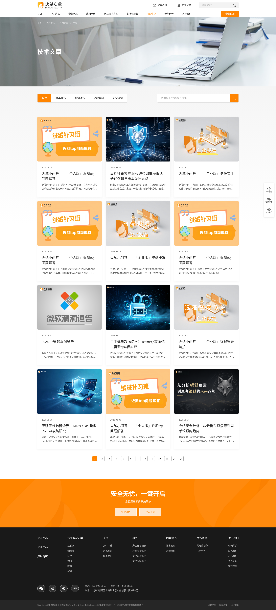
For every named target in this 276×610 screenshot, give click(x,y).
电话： (95, 586)
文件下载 (107, 545)
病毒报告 (61, 98)
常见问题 (107, 551)
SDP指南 (235, 605)
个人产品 (42, 538)
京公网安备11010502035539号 (130, 605)
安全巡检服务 (139, 556)
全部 (75, 23)
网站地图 (212, 605)
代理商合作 (202, 545)
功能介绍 (99, 98)
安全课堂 (118, 98)
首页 (39, 23)
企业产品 (42, 547)
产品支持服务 (139, 551)
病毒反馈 (232, 566)
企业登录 (186, 5)
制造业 (70, 551)
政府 (69, 571)
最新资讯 (170, 551)
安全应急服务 (139, 561)
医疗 (69, 556)
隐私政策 (223, 605)
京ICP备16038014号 (106, 605)
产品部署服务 (139, 545)
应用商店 (42, 556)
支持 (105, 538)
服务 (135, 538)
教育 (69, 566)
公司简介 (232, 545)
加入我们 (232, 556)
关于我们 (233, 538)
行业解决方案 (75, 538)
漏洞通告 (80, 98)
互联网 (70, 545)
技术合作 (201, 551)
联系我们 (107, 556)
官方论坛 (232, 561)
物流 (69, 561)
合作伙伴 (202, 538)
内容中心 (51, 23)
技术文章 (64, 23)
